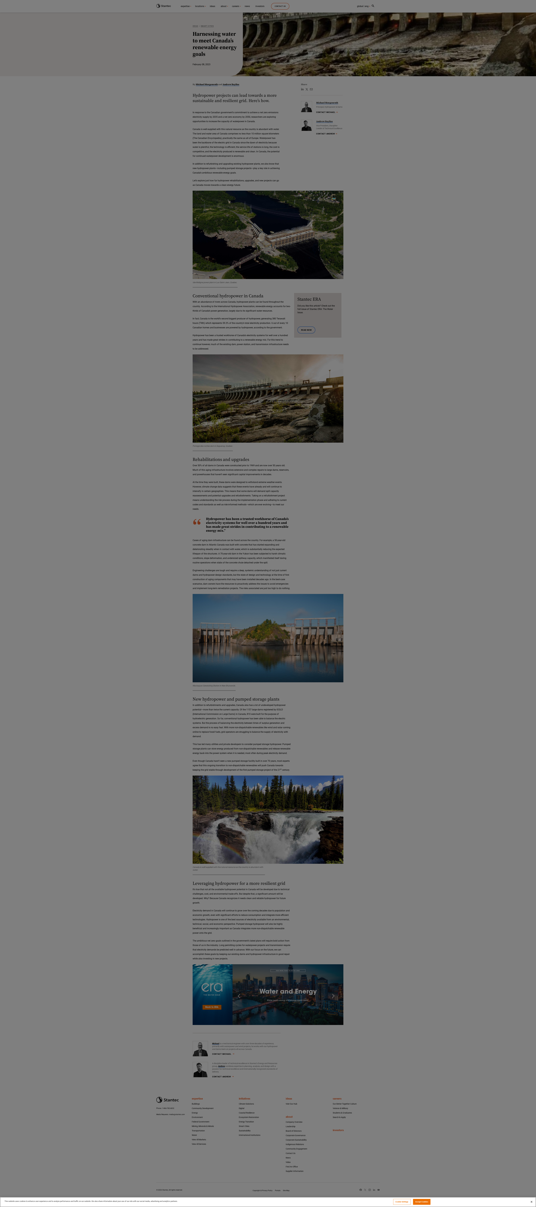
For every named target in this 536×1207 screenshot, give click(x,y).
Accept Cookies (421, 1202)
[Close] (531, 1202)
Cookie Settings (401, 1202)
